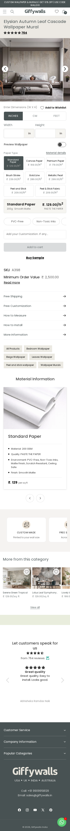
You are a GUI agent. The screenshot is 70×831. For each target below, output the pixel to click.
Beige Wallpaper (15, 357)
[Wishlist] (57, 12)
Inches (13, 116)
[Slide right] (40, 498)
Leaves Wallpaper (42, 357)
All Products (13, 348)
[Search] (12, 12)
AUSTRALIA (48, 780)
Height (40, 125)
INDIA (34, 780)
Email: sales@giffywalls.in (35, 795)
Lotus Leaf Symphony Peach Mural (44, 592)
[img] (35, 653)
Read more (12, 282)
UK (25, 780)
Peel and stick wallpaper (20, 365)
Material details (56, 153)
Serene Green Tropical (15, 592)
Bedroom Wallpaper (38, 348)
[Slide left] (30, 498)
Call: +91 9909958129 (35, 791)
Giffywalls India (39, 827)
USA (17, 780)
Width (8, 125)
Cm (35, 116)
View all (35, 607)
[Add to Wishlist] (26, 571)
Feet (57, 116)
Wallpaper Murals (51, 365)
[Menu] (5, 12)
